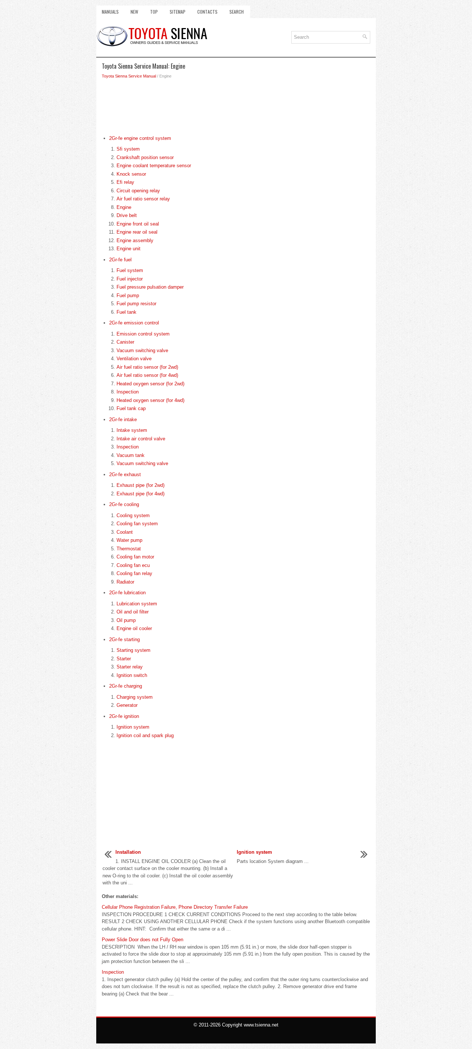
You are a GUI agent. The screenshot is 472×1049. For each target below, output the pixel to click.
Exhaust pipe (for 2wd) (140, 485)
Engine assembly (135, 240)
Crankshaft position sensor (145, 157)
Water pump (129, 540)
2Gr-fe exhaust (125, 474)
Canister (125, 342)
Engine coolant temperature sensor (154, 165)
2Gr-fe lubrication (127, 592)
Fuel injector (130, 279)
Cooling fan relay (134, 573)
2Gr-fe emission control (134, 323)
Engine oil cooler (134, 628)
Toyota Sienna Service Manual (129, 76)
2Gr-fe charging (125, 686)
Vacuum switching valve (142, 350)
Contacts (207, 11)
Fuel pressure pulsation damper (150, 287)
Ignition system (133, 727)
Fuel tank (126, 312)
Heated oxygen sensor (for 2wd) (150, 383)
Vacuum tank (131, 455)
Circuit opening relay (138, 190)
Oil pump (126, 620)
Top (154, 11)
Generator (127, 705)
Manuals (110, 11)
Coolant (125, 532)
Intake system (132, 430)
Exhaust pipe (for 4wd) (140, 493)
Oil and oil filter (133, 612)
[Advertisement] (236, 109)
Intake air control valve (141, 438)
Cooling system (133, 515)
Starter (124, 658)
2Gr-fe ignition (124, 716)
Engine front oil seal (138, 224)
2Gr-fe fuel (120, 259)
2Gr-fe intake (123, 419)
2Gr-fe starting (124, 639)
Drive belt (127, 215)
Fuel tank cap (131, 408)
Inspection (128, 392)
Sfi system (128, 149)
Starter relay (130, 667)
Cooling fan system (137, 523)
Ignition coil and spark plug (145, 735)
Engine (124, 207)
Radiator (125, 582)
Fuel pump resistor (136, 303)
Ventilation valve (134, 358)
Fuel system (130, 270)
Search (236, 11)
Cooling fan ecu (133, 565)
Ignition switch (132, 675)
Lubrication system (137, 603)
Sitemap (177, 11)
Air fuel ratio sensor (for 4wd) (147, 375)
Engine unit (128, 248)
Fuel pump (128, 295)
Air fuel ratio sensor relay (143, 199)
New (134, 11)
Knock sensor (131, 174)
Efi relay (125, 182)
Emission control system (143, 334)
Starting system (133, 650)
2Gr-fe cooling (124, 504)
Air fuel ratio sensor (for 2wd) (147, 367)
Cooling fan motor (135, 557)
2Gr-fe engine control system (140, 138)
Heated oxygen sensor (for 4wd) (150, 400)
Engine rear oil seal (137, 232)
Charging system (135, 697)
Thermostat (129, 548)
